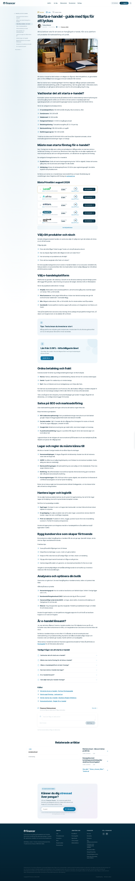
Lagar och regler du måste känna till (23, 35)
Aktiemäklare (75, 843)
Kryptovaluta (59, 843)
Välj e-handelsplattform (21, 26)
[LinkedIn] (106, 833)
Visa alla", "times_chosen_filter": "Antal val (93, 770)
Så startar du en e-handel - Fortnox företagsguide (56, 691)
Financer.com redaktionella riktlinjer (90, 846)
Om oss (89, 833)
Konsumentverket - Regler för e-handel (53, 701)
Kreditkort (74, 833)
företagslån (41, 644)
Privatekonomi (60, 836)
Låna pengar (75, 840)
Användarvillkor (91, 849)
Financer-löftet (64, 27)
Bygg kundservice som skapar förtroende (23, 41)
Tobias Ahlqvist (46, 25)
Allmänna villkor (107, 876)
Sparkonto (74, 838)
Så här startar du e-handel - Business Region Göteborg (58, 698)
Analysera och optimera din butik (23, 44)
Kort (57, 840)
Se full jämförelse (67, 227)
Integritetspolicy (91, 852)
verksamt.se (70, 176)
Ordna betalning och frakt (22, 28)
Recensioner (59, 845)
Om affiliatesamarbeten (92, 841)
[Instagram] (103, 833)
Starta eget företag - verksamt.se (51, 694)
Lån (57, 833)
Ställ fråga (89, 723)
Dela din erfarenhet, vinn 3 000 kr (92, 857)
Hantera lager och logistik (22, 38)
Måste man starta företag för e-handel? (23, 21)
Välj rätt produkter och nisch (23, 23)
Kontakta (89, 836)
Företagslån (75, 836)
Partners (115, 3)
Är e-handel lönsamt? (21, 46)
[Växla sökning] (130, 3)
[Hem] (9, 3)
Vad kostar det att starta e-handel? (22, 17)
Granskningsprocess (92, 854)
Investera (58, 838)
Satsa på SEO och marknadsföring (20, 31)
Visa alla (94, 708)
